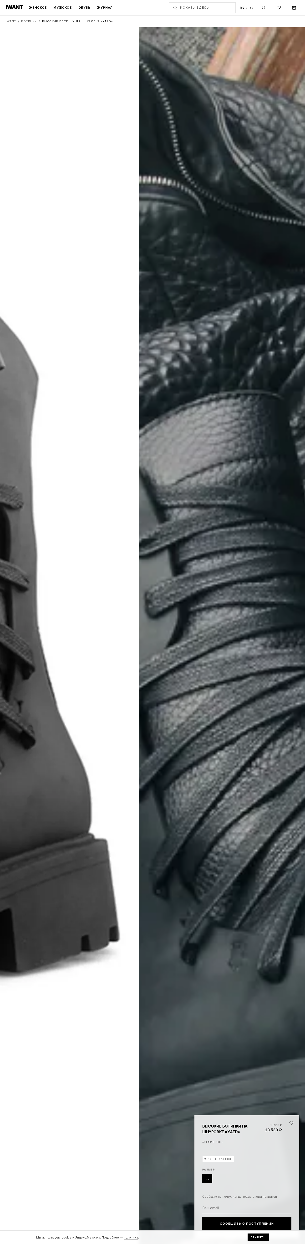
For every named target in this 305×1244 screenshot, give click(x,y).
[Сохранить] (291, 1123)
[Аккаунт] (263, 7)
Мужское (62, 7)
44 (207, 1179)
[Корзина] (294, 7)
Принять (258, 1237)
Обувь (84, 7)
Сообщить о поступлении (247, 1223)
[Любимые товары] (279, 7)
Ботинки (29, 21)
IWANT (11, 21)
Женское (38, 7)
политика (131, 1237)
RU (242, 7)
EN (251, 7)
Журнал (105, 7)
